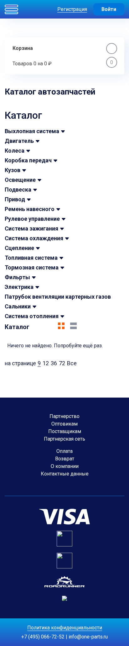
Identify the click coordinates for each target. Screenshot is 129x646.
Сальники (18, 306)
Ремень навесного (29, 209)
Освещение (20, 179)
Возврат (64, 459)
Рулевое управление (32, 218)
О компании (65, 466)
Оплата (64, 451)
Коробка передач (28, 160)
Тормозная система (32, 267)
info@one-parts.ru (88, 637)
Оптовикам (64, 424)
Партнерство (64, 416)
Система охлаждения (34, 238)
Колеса (14, 150)
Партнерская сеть (64, 439)
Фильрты (17, 277)
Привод (15, 199)
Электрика (19, 287)
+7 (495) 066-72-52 (42, 637)
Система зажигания (31, 228)
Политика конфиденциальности (64, 628)
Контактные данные (65, 474)
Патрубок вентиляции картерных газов (58, 296)
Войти (108, 9)
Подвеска (18, 189)
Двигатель (19, 141)
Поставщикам (64, 431)
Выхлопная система (32, 131)
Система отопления (32, 316)
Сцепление (19, 248)
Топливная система (31, 257)
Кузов (12, 170)
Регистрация (72, 9)
